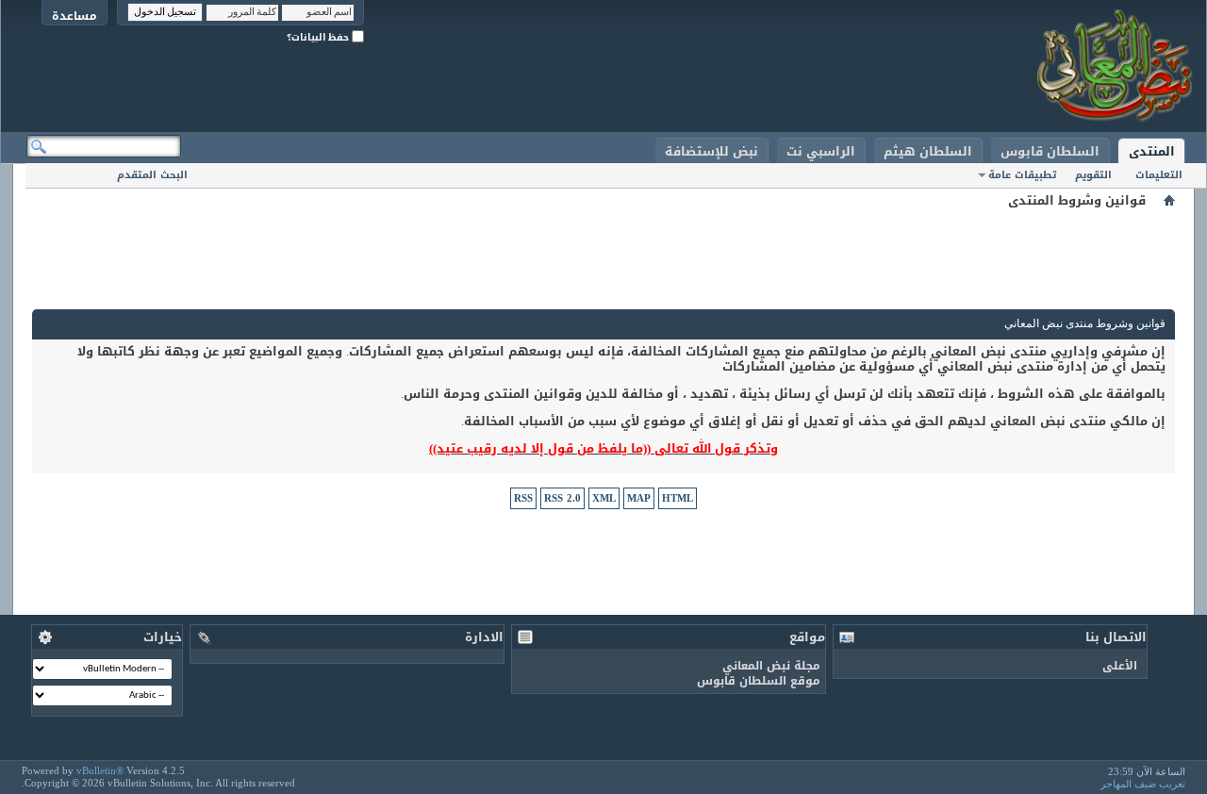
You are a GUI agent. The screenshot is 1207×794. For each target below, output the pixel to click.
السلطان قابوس (1050, 151)
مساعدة (74, 15)
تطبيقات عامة (1022, 175)
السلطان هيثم (928, 151)
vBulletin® (100, 770)
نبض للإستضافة (711, 151)
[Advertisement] (603, 254)
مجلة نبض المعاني (771, 665)
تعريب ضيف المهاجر (1142, 783)
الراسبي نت (820, 151)
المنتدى (1152, 151)
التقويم (1093, 175)
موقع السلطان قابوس (758, 680)
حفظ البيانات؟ (319, 37)
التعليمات (1158, 175)
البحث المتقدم (152, 175)
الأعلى (1119, 665)
